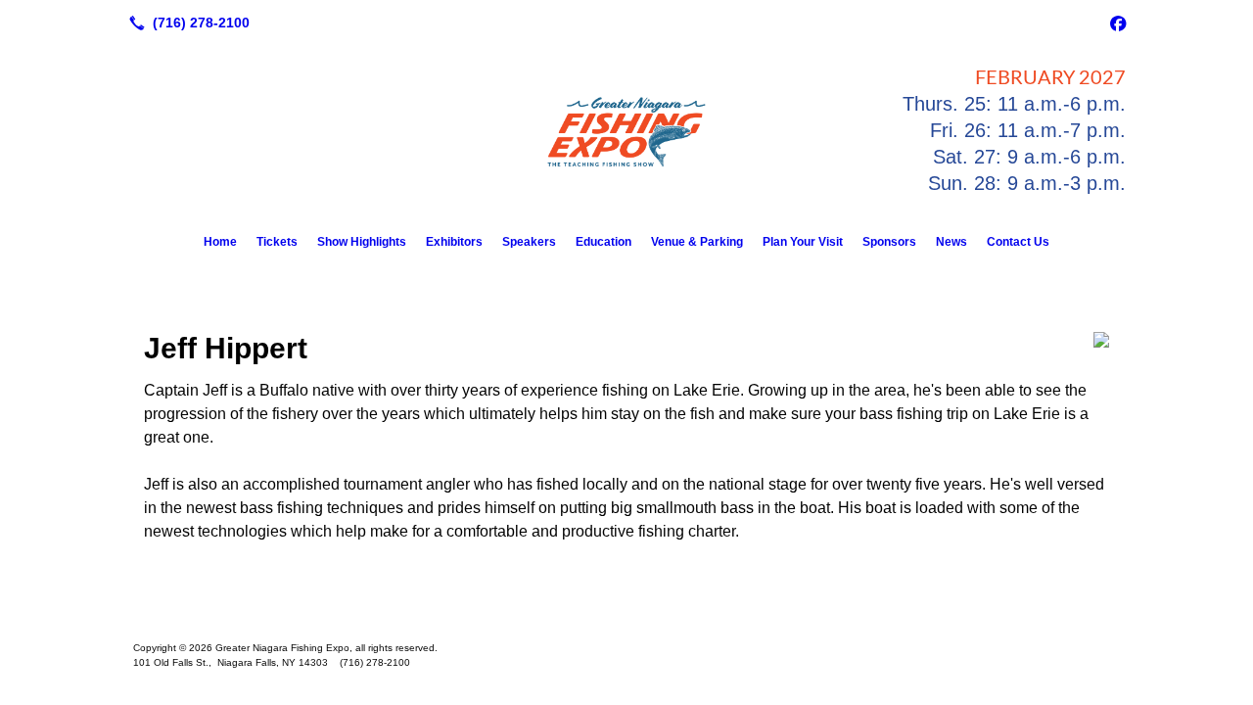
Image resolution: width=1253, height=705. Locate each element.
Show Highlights (361, 242)
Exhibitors (454, 242)
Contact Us (1018, 242)
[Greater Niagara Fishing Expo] (626, 617)
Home (220, 242)
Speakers (529, 242)
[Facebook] (1118, 22)
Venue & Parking (697, 242)
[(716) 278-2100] (185, 22)
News (951, 242)
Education (603, 242)
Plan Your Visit (803, 242)
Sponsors (889, 242)
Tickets (277, 242)
